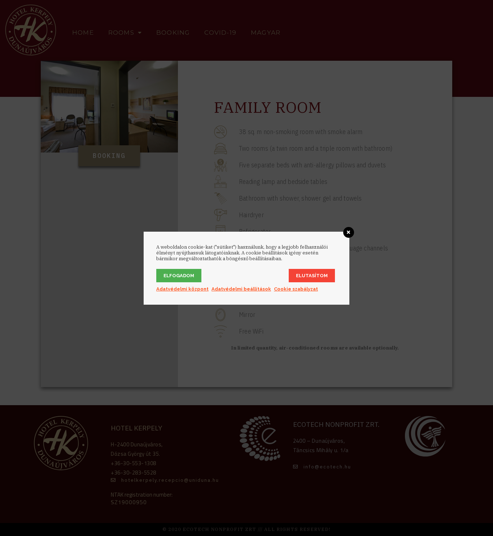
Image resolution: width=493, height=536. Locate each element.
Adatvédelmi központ (182, 289)
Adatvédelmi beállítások (241, 289)
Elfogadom (178, 275)
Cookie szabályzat (296, 289)
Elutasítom (312, 275)
